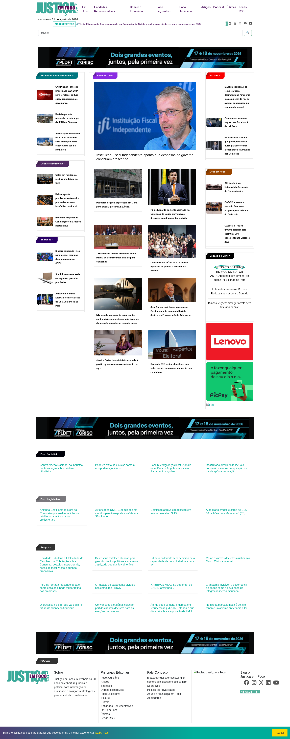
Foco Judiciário (185, 9)
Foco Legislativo (164, 9)
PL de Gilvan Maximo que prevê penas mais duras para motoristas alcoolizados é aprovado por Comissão (237, 145)
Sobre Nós (153, 685)
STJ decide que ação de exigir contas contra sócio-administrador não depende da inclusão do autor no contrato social (117, 319)
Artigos (206, 7)
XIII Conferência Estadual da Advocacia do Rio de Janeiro (236, 187)
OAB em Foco (218, 171)
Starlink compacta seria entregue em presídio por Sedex (67, 278)
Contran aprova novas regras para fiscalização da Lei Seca (237, 122)
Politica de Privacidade (161, 689)
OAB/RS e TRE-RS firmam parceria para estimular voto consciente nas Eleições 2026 (237, 233)
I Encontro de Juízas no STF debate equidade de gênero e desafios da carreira (169, 266)
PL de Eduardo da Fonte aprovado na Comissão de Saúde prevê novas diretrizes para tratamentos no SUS (170, 214)
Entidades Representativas (104, 9)
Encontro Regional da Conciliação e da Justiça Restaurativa (68, 221)
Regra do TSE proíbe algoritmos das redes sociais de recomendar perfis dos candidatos (171, 368)
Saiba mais (102, 732)
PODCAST (46, 660)
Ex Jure (85, 9)
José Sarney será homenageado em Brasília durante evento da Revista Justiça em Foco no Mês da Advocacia (170, 311)
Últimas (231, 7)
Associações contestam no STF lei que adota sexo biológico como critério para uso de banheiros (67, 141)
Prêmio (105, 701)
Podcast (218, 7)
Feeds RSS (243, 9)
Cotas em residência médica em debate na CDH (66, 179)
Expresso (46, 239)
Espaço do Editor (220, 255)
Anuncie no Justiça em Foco (164, 693)
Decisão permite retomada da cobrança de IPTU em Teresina (67, 118)
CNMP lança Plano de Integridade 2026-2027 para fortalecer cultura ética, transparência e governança (66, 95)
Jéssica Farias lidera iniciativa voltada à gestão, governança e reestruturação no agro (117, 364)
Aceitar (280, 732)
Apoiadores (154, 697)
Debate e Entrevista (136, 9)
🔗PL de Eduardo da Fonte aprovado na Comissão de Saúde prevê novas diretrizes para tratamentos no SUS (138, 24)
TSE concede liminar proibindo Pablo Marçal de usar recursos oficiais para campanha (116, 257)
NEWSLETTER (250, 691)
